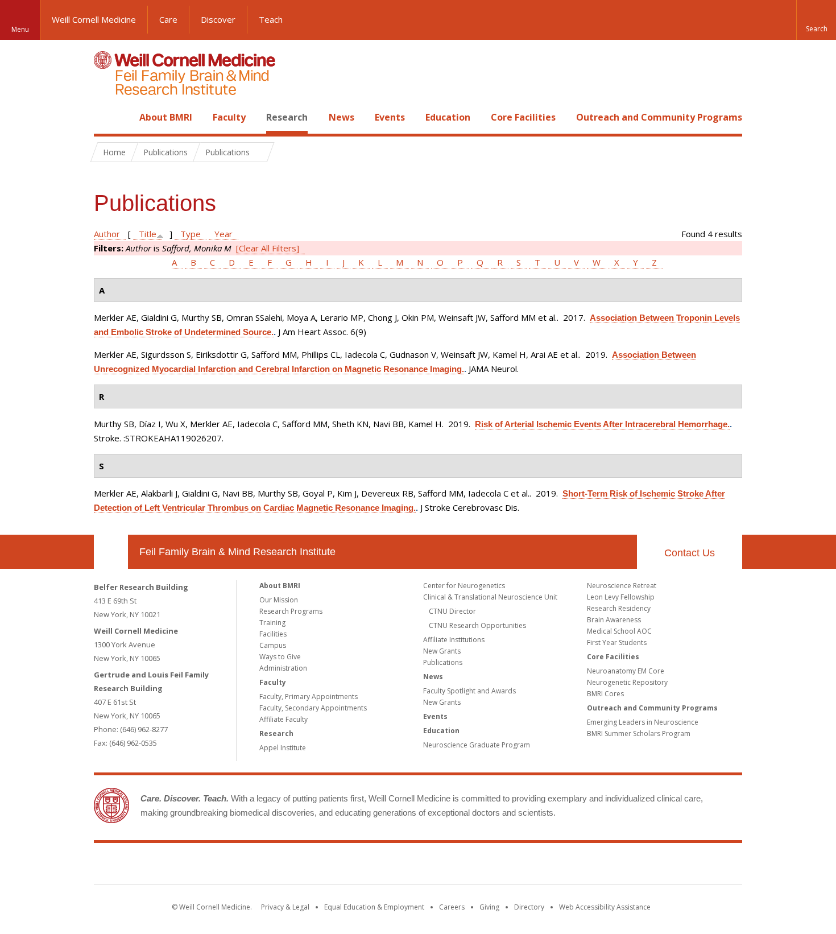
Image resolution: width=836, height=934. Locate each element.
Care (168, 19)
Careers (452, 907)
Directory (529, 907)
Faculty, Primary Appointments (308, 696)
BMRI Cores (605, 694)
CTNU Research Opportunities (477, 625)
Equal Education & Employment (374, 907)
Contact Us (689, 553)
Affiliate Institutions (454, 639)
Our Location (111, 552)
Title (147, 233)
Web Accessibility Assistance (605, 907)
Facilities (273, 634)
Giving (489, 907)
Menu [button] (20, 29)
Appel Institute (282, 748)
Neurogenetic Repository (627, 682)
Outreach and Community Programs (659, 117)
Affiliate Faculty (283, 719)
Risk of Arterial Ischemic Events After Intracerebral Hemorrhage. (602, 424)
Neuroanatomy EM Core (625, 671)
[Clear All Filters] (267, 248)
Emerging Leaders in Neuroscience (642, 722)
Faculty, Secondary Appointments (313, 708)
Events (390, 117)
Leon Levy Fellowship (621, 597)
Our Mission (278, 600)
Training (272, 622)
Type (190, 233)
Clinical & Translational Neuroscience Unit (490, 597)
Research (287, 117)
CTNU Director (452, 611)
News (341, 117)
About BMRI (165, 117)
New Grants (442, 651)
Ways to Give (280, 657)
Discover (218, 19)
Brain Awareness (614, 620)
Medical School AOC (619, 631)
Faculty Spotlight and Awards (469, 691)
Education (447, 117)
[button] (816, 20)
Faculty (229, 117)
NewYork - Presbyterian (513, 866)
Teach (271, 19)
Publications (442, 662)
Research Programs (290, 611)
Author (107, 233)
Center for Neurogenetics (464, 585)
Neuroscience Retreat (621, 585)
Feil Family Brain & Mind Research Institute (237, 551)
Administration (283, 668)
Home (106, 117)
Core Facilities (523, 117)
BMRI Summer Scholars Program (638, 733)
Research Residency (619, 608)
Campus (272, 645)
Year (223, 233)
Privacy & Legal (285, 907)
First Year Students (617, 642)
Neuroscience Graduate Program (476, 745)
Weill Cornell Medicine (94, 19)
